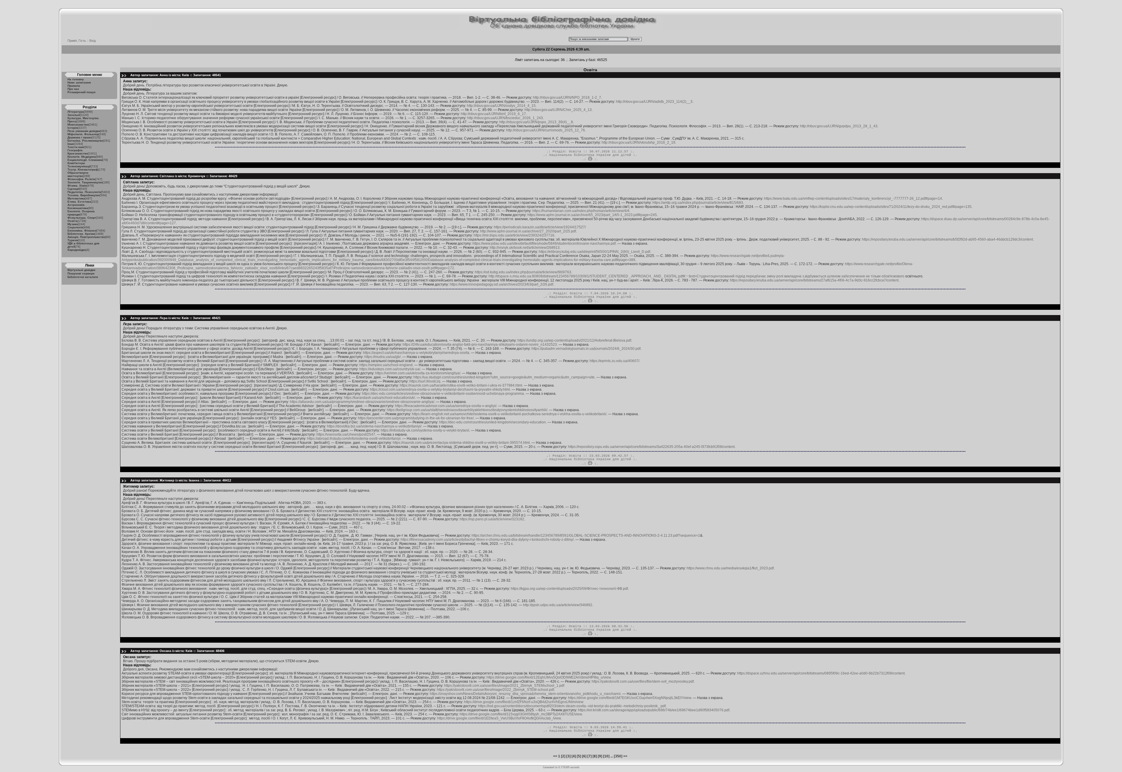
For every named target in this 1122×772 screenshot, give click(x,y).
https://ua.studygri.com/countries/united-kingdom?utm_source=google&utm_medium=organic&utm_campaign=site (504, 377)
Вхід (92, 40)
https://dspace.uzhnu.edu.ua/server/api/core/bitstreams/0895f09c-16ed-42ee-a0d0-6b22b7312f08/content (821, 673)
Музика (72, 224)
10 (606, 756)
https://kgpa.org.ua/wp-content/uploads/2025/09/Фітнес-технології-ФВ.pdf (569, 589)
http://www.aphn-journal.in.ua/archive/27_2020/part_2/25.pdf (528, 231)
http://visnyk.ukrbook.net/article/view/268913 (525, 248)
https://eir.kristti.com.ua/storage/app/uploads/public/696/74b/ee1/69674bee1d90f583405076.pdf (653, 710)
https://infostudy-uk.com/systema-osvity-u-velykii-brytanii (425, 430)
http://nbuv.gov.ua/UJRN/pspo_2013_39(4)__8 (536, 122)
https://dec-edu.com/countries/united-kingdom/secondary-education (492, 422)
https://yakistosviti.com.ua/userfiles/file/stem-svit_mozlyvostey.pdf (643, 681)
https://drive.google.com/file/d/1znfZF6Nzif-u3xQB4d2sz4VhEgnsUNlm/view (523, 702)
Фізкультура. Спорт (81, 217)
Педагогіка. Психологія (84, 192)
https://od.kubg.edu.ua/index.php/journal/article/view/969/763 (523, 272)
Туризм (72, 240)
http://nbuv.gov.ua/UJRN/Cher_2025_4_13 (558, 110)
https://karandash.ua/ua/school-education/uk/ (379, 398)
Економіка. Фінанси (81, 230)
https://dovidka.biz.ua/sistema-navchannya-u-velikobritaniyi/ (374, 426)
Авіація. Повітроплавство (86, 237)
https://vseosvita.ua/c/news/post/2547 (345, 434)
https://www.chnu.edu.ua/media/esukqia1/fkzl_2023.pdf (730, 568)
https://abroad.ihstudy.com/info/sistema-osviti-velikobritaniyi (354, 439)
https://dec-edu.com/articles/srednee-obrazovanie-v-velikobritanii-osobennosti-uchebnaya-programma (443, 394)
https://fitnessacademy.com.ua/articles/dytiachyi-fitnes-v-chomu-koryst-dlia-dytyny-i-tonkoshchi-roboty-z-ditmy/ (487, 540)
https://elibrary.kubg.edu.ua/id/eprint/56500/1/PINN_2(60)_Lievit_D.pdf (594, 252)
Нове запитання (79, 82)
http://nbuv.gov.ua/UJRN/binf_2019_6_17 (493, 114)
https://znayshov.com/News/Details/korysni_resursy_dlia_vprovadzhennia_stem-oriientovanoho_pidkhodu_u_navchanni (525, 694)
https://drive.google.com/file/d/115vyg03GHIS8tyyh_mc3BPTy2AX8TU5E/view (521, 714)
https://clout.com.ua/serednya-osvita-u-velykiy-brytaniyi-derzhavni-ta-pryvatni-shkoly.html (440, 389)
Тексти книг (75, 147)
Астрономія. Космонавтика (77, 206)
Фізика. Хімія (77, 185)
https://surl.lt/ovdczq (424, 381)
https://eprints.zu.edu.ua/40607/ (614, 361)
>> (625, 756)
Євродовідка (76, 249)
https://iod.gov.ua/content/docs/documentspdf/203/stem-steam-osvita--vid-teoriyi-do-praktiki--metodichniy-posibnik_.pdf (572, 706)
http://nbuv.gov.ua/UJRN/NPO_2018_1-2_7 (567, 97)
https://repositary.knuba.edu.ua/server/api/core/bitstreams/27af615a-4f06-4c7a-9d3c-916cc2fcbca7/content (814, 280)
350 (618, 756)
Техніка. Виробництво (83, 195)
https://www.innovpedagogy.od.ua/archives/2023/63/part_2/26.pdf (501, 284)
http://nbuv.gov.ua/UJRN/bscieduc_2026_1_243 (505, 118)
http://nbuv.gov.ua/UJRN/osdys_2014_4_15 (501, 106)
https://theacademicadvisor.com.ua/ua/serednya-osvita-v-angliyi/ (445, 406)
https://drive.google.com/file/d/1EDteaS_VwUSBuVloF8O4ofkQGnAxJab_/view (499, 718)
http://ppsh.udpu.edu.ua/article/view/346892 (557, 605)
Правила (73, 85)
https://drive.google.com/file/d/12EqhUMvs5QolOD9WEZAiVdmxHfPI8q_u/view (548, 677)
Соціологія (75, 227)
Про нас (73, 89)
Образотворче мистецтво (78, 174)
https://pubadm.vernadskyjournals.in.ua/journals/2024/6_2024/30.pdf (585, 349)
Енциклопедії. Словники (85, 159)
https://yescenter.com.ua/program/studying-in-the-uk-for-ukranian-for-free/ (416, 418)
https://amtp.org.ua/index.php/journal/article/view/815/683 (697, 203)
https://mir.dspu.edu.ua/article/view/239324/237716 (514, 235)
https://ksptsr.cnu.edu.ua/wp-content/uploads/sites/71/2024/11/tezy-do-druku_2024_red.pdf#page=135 (891, 207)
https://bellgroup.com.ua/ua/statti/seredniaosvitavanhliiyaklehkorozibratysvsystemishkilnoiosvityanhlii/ (467, 410)
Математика (76, 198)
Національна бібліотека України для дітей (590, 155)
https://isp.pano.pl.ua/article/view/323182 (492, 519)
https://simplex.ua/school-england (386, 365)
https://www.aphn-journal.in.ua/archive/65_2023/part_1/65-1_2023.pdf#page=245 (592, 215)
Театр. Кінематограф (82, 169)
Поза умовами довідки (83, 131)
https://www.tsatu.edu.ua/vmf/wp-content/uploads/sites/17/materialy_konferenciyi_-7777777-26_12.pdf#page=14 (853, 199)
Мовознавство (78, 124)
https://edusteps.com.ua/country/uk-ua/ (389, 369)
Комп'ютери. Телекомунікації (79, 164)
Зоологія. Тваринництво (85, 182)
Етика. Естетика (79, 201)
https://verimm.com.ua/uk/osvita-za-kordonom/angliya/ (417, 373)
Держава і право (79, 137)
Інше (70, 143)
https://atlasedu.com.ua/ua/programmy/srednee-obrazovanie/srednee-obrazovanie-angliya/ (362, 402)
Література (75, 111)
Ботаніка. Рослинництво (85, 140)
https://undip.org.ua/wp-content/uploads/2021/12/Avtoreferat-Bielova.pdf (574, 340)
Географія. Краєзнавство (77, 152)
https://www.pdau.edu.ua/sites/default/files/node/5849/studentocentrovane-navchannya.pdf (544, 243)
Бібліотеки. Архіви (81, 233)
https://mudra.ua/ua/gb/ (382, 357)
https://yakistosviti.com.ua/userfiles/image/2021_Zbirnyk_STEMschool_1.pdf (504, 686)
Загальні (73, 115)
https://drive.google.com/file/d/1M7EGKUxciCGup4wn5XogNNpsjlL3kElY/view (629, 698)
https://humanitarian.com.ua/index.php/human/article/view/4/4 (580, 211)
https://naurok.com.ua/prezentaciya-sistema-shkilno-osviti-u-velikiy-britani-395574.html (461, 443)
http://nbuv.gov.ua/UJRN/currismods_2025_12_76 (545, 130)
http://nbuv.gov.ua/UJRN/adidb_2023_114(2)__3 (654, 102)
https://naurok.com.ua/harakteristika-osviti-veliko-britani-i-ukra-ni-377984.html (461, 385)
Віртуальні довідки (81, 270)
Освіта (72, 220)
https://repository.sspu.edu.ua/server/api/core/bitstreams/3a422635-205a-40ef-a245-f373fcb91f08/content (651, 447)
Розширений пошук (81, 92)
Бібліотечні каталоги (82, 277)
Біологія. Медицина (81, 156)
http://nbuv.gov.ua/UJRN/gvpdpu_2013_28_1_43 (838, 126)
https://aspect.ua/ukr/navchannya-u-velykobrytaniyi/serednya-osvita (416, 353)
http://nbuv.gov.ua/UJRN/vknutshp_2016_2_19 (638, 142)
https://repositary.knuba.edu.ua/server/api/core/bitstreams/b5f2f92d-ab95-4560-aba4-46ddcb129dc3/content (947, 239)
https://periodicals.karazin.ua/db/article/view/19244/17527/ (540, 227)
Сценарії (73, 188)
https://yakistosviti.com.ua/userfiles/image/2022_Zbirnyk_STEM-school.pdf (495, 690)
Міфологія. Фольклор (83, 134)
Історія (72, 127)
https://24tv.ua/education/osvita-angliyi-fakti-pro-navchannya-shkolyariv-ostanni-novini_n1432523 (480, 344)
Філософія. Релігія (81, 179)
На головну (75, 79)
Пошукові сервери (80, 273)
